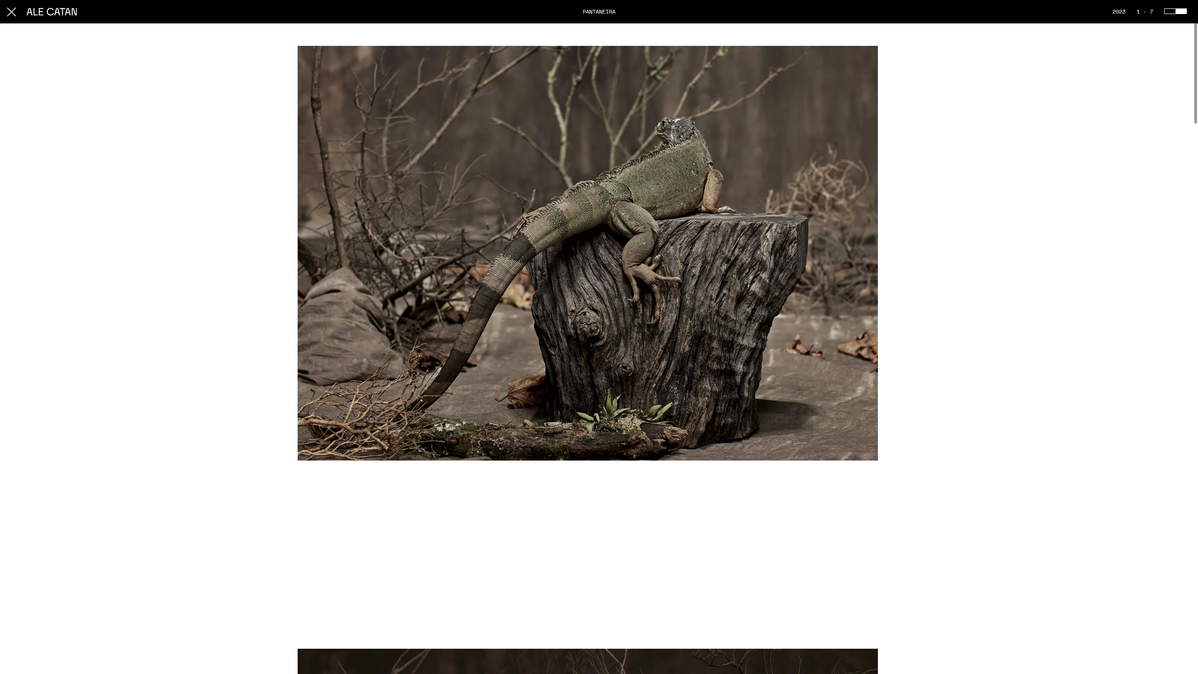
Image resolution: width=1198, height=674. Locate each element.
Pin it (861, 55)
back (11, 12)
